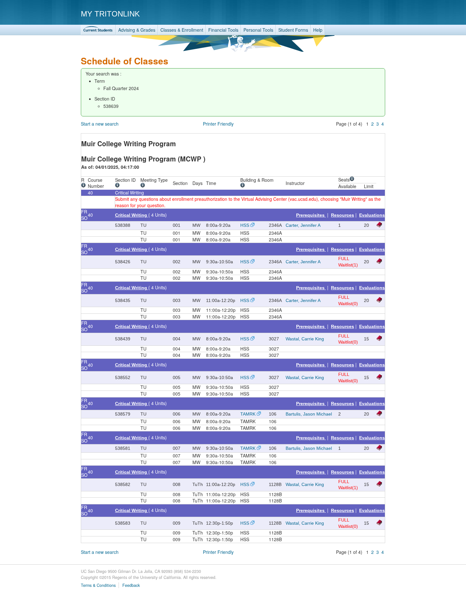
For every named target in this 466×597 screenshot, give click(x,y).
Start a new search (100, 124)
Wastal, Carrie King (305, 338)
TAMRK (248, 414)
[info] (84, 186)
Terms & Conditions (98, 585)
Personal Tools (258, 30)
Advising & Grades (136, 30)
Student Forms (293, 30)
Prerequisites (311, 215)
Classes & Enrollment (181, 30)
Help (317, 30)
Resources (342, 215)
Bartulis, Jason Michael (309, 414)
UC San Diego (349, 13)
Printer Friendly (218, 124)
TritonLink (98, 30)
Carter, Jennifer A (303, 225)
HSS (244, 225)
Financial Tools (223, 30)
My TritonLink (110, 14)
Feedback (131, 585)
